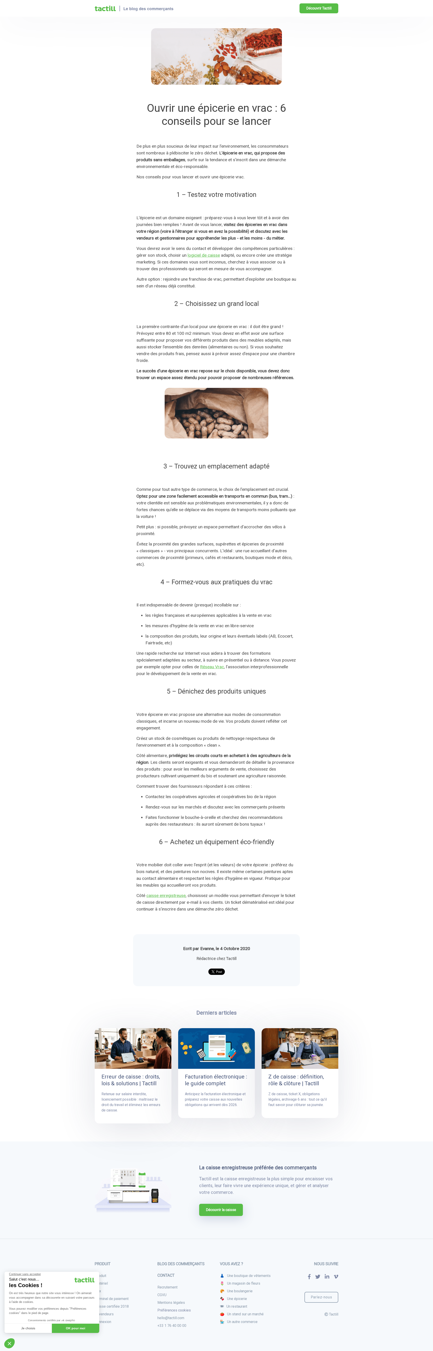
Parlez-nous (321, 1297)
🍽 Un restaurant (233, 1306)
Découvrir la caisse (221, 1210)
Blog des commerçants (181, 1264)
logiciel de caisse (204, 255)
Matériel (101, 1283)
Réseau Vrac (212, 666)
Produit (100, 1276)
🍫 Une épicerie (233, 1299)
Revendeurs (104, 1314)
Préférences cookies (174, 1310)
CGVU (161, 1295)
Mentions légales (171, 1302)
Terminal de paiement (112, 1299)
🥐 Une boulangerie (236, 1291)
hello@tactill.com (170, 1318)
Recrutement (167, 1287)
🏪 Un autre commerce (239, 1322)
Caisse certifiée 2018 (112, 1306)
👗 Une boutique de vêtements (245, 1276)
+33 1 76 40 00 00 (171, 1325)
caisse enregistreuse (166, 895)
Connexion (103, 1322)
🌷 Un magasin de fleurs (240, 1283)
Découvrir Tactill (319, 8)
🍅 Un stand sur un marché (242, 1314)
